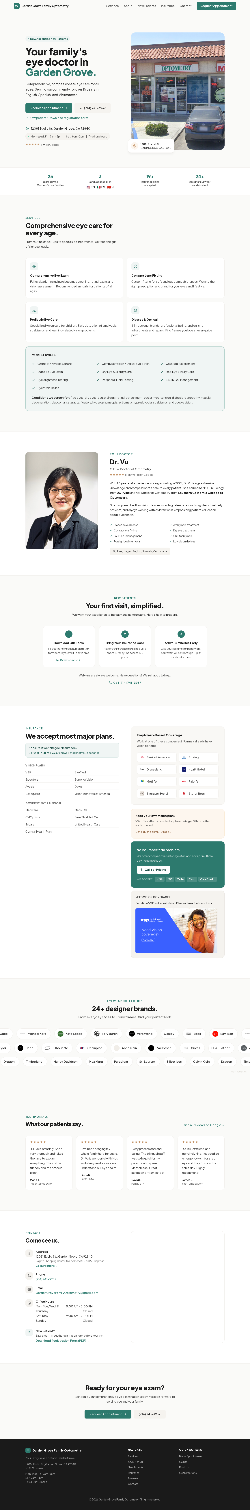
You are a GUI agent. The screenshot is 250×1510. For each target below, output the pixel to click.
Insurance (168, 6)
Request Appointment (216, 6)
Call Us (183, 1461)
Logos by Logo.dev (239, 1072)
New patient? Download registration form (58, 118)
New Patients (147, 6)
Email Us (184, 1467)
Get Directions (188, 1472)
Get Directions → (46, 1265)
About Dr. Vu (135, 1461)
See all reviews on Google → (204, 1125)
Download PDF (71, 660)
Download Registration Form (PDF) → (63, 1340)
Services (112, 6)
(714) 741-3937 (95, 108)
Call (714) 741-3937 (127, 683)
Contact (186, 6)
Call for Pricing (155, 869)
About (128, 6)
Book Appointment (191, 1456)
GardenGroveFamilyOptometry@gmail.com (67, 1293)
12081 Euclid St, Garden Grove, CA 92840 (60, 128)
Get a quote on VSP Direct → (153, 831)
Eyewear (133, 1478)
